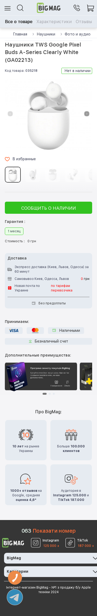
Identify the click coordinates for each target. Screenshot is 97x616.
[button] (86, 113)
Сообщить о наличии (48, 208)
